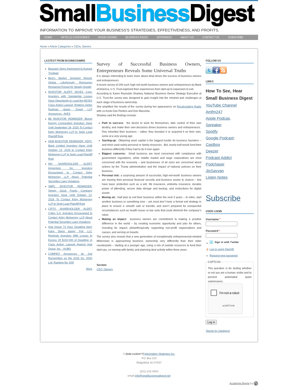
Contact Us (210, 37)
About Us (187, 37)
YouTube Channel (221, 105)
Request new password (224, 255)
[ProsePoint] (256, 383)
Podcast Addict (219, 158)
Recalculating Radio (189, 106)
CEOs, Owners (82, 46)
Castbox (213, 144)
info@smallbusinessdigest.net (152, 375)
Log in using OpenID (222, 249)
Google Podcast (220, 138)
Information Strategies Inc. (159, 353)
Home (48, 37)
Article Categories (75, 37)
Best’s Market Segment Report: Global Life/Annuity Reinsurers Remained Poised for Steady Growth (70, 82)
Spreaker (214, 125)
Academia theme (239, 383)
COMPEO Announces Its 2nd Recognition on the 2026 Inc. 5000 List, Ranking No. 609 (70, 258)
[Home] (147, 25)
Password (213, 230)
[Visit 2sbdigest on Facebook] (216, 72)
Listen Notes (217, 177)
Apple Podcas (218, 118)
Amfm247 (214, 112)
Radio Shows (107, 37)
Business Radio (137, 37)
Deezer (212, 151)
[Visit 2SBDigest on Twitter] (209, 72)
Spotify (212, 131)
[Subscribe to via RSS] (223, 72)
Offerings (164, 37)
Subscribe (235, 37)
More (89, 268)
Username (213, 219)
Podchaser (215, 164)
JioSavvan (215, 171)
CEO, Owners (105, 269)
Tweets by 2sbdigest (218, 331)
